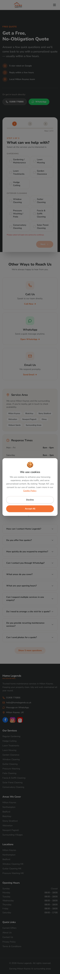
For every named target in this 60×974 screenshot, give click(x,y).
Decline (30, 499)
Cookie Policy (29, 490)
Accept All (30, 508)
